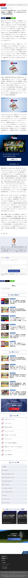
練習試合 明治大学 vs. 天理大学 (8, 517)
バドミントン (7, 499)
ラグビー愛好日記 (8, 454)
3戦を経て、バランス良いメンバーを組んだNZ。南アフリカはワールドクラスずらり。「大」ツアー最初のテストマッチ (18, 368)
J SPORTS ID (3, 556)
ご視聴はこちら (14, 159)
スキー (5, 495)
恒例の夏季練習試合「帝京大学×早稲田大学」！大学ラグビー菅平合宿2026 (18, 376)
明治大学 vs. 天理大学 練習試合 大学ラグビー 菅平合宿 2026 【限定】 (9, 516)
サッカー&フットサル (11, 4)
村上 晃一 (12, 15)
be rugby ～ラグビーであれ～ (11, 435)
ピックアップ (7, 502)
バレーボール (7, 484)
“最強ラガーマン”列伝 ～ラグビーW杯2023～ (14, 446)
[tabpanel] (14, 150)
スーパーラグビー (6, 288)
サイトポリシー (5, 566)
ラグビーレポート (8, 423)
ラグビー (2, 4)
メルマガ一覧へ (14, 408)
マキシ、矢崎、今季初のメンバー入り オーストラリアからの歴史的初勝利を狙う (18, 345)
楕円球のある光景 (8, 427)
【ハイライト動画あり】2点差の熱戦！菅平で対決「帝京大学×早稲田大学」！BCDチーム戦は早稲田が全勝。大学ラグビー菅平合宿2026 (18, 393)
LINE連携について (4, 558)
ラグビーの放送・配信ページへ (14, 539)
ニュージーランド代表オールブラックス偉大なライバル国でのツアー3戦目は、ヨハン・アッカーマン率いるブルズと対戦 (18, 327)
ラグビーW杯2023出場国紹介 (11, 442)
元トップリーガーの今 (9, 431)
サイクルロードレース (21, 4)
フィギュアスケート (9, 492)
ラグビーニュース (8, 438)
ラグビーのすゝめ (8, 450)
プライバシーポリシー (6, 564)
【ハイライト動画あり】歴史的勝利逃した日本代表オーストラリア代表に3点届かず (17, 336)
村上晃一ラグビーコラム (10, 419)
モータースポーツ (8, 481)
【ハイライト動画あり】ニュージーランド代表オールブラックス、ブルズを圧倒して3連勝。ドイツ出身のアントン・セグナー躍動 (18, 319)
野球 (5, 466)
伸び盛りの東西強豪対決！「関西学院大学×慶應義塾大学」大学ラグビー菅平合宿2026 (18, 385)
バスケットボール (8, 488)
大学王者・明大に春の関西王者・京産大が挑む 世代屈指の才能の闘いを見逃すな (18, 359)
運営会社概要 (4, 567)
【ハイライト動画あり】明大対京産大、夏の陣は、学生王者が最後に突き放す (17, 302)
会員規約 (3, 562)
